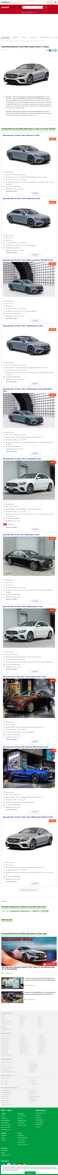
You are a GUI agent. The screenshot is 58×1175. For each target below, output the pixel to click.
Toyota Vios (24, 1042)
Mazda (40, 1020)
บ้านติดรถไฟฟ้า (21, 1123)
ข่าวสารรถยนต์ (5, 1090)
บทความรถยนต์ (33, 37)
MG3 (40, 1053)
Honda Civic (24, 1040)
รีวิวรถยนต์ (24, 37)
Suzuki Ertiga (5, 1036)
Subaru (41, 1028)
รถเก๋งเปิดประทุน (17, 795)
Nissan (40, 1026)
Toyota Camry (42, 1040)
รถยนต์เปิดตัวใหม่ (6, 1092)
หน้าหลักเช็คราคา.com (41, 1113)
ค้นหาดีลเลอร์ (33, 1098)
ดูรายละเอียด (35, 193)
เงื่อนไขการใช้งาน (40, 1120)
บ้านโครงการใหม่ (21, 1116)
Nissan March (42, 1046)
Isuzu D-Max (24, 1044)
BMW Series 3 (24, 1052)
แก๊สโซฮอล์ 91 (34, 177)
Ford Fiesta (5, 1050)
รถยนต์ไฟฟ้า (15, 37)
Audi (40, 1016)
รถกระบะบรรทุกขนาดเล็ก (8, 1072)
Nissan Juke (42, 1048)
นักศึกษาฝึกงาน (39, 1125)
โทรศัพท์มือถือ (4, 1150)
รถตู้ (3, 1064)
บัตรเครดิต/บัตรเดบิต (23, 1138)
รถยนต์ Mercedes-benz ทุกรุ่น (29, 890)
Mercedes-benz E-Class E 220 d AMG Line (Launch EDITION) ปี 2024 (28, 260)
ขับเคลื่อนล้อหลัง (16, 186)
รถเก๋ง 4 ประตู (9, 174)
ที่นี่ (34, 1169)
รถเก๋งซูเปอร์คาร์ (33, 1068)
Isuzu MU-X (42, 1044)
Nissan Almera (6, 1048)
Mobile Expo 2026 (6, 1155)
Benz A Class (5, 1053)
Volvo (3, 1026)
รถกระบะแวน (5, 1070)
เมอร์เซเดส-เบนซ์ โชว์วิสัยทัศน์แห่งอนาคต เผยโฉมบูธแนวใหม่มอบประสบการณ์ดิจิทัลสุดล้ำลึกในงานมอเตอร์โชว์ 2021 (40, 993)
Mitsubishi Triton (25, 1046)
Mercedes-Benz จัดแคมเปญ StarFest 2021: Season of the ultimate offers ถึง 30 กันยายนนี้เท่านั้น (28, 968)
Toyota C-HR (42, 1042)
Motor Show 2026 (6, 1125)
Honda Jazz (24, 1038)
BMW (22, 1020)
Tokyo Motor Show (7, 1104)
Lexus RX (4, 1044)
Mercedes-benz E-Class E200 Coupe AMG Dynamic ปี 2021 (24, 677)
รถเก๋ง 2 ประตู (9, 724)
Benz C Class (24, 1053)
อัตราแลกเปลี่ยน (21, 1142)
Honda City (42, 1038)
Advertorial (5, 1096)
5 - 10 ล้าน (5, 1084)
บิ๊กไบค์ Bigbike (4, 1123)
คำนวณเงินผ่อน (33, 1100)
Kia (3, 1018)
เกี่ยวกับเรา (38, 1115)
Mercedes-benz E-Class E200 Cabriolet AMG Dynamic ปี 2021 (25, 747)
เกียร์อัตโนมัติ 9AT (10, 521)
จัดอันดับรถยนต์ (6, 1094)
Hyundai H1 (5, 1052)
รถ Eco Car (24, 1036)
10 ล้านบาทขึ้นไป (33, 1084)
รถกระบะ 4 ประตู (6, 1068)
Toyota (22, 1022)
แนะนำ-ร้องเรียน (39, 1122)
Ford (22, 1024)
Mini (40, 1022)
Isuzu (3, 1016)
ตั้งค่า (16, 1170)
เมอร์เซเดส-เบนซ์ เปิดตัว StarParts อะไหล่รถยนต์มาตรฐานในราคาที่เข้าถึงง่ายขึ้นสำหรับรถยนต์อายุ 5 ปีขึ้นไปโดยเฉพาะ (40, 979)
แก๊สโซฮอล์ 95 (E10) (25, 177)
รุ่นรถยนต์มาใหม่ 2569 (7, 1055)
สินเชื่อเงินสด (21, 1135)
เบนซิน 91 (18, 177)
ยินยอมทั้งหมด (30, 1173)
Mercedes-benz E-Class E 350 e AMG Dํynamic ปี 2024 (23, 326)
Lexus (40, 1018)
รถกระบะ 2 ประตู (6, 1066)
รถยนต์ (3, 1116)
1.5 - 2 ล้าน (32, 1080)
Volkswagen (5, 1024)
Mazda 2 (41, 1050)
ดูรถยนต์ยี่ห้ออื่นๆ (6, 1029)
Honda (22, 1026)
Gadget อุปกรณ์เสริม (35, 1096)
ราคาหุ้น (3, 1138)
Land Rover (24, 1018)
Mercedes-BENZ (6, 1022)
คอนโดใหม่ (20, 1118)
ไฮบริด (45, 177)
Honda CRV (5, 1040)
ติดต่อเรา (38, 1127)
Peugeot (23, 1016)
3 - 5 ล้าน (32, 1082)
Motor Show (33, 1102)
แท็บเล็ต (3, 1153)
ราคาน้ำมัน (3, 1140)
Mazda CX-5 (5, 1046)
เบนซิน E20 (40, 177)
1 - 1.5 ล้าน (5, 1080)
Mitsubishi (41, 1024)
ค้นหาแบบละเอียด (28, 12)
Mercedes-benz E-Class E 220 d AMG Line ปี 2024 (21, 198)
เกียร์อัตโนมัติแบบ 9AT (11, 189)
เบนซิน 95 (12, 177)
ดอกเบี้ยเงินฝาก (21, 1140)
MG (21, 1028)
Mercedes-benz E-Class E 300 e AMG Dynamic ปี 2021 (23, 606)
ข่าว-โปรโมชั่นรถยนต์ (45, 37)
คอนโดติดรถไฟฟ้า (22, 1120)
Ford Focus (24, 1050)
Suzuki (4, 1020)
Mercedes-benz (10, 172)
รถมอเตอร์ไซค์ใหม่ (5, 1120)
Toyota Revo (5, 1042)
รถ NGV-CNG (5, 1038)
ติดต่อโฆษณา (39, 1118)
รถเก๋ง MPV (32, 1072)
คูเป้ (14, 724)
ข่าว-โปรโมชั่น (33, 1090)
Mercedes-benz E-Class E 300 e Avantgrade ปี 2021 (22, 459)
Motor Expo (5, 1102)
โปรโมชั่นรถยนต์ (6, 1100)
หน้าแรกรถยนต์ (5, 37)
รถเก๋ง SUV (32, 1070)
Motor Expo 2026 (5, 1127)
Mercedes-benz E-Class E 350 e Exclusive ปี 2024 (21, 135)
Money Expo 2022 (22, 1144)
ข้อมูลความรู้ (32, 1094)
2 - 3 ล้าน (4, 1082)
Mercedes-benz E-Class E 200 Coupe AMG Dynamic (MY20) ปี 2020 (28, 817)
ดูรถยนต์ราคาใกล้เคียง (11, 191)
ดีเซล (11, 240)
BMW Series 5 (42, 1052)
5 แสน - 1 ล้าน (33, 1078)
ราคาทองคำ (3, 1135)
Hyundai (4, 1028)
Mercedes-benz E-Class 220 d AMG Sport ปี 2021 (21, 535)
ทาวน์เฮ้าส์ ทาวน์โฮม (22, 1125)
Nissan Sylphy (24, 1048)
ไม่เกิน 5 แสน (5, 1078)
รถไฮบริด (15, 174)
